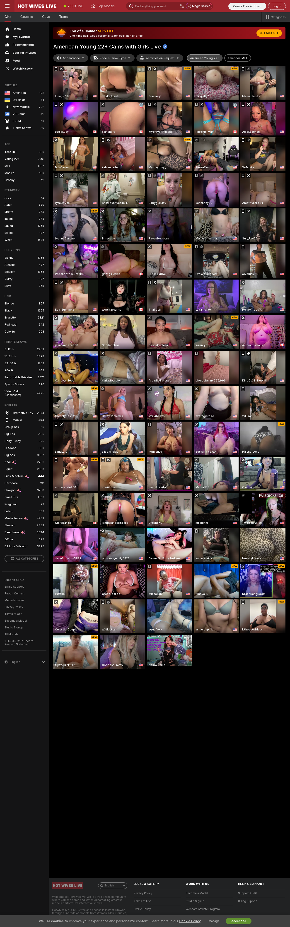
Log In (277, 6)
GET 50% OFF (269, 33)
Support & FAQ (14, 580)
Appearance (71, 58)
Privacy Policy (14, 607)
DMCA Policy (142, 909)
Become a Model (16, 620)
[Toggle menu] (7, 6)
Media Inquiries (14, 600)
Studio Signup (14, 627)
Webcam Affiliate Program (203, 909)
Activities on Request (160, 58)
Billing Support (14, 586)
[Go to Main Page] (37, 6)
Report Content (14, 593)
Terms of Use (13, 614)
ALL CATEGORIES (27, 558)
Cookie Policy (190, 921)
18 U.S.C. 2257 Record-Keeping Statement (20, 643)
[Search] (182, 6)
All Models (11, 634)
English (109, 885)
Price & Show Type (113, 58)
